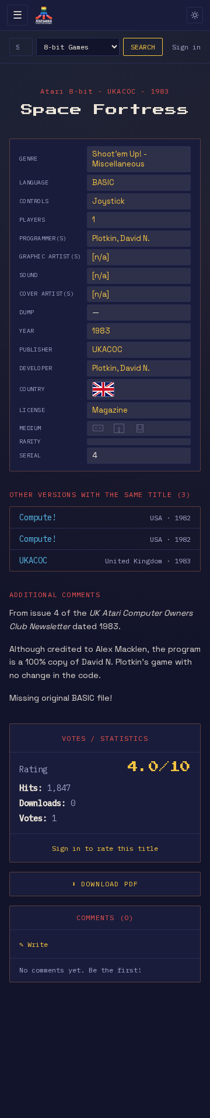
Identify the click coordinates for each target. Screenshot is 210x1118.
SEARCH (143, 46)
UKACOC (107, 349)
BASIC (103, 182)
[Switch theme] (195, 15)
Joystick (108, 201)
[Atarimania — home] (43, 15)
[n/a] (100, 257)
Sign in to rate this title (105, 848)
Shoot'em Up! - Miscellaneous (119, 159)
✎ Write (33, 944)
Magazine (110, 410)
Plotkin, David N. (121, 368)
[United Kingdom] (103, 389)
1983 (101, 331)
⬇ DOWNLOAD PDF (105, 883)
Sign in (186, 46)
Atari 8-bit (66, 91)
